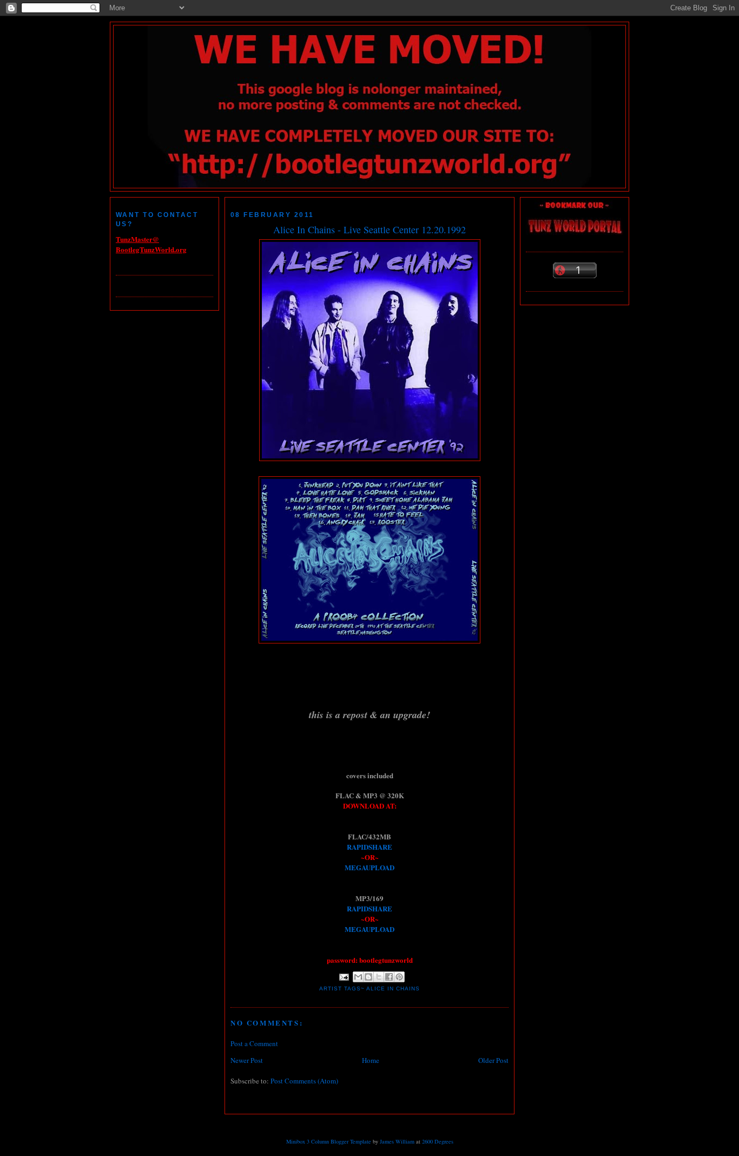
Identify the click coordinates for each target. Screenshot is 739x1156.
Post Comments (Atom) (304, 1081)
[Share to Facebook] (389, 976)
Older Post (493, 1060)
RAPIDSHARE (369, 847)
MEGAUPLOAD (369, 867)
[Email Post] (343, 977)
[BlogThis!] (368, 976)
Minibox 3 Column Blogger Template (328, 1141)
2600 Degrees (437, 1141)
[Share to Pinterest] (399, 976)
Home (370, 1060)
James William (397, 1141)
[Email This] (358, 976)
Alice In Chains (393, 988)
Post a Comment (254, 1043)
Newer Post (246, 1060)
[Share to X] (378, 976)
